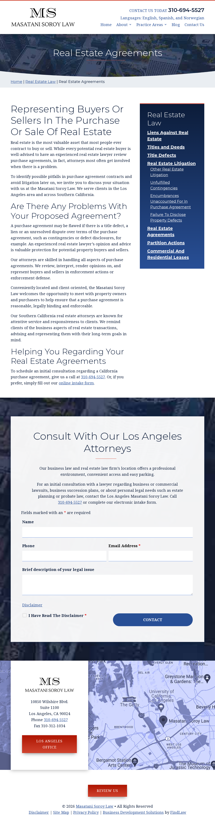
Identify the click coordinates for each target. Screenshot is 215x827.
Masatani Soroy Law (94, 806)
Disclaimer (32, 604)
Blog (176, 25)
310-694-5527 (186, 10)
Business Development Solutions (133, 812)
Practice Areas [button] (149, 25)
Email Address (124, 545)
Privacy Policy (86, 812)
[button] (211, 796)
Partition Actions (166, 242)
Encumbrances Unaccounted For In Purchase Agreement (170, 201)
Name (28, 521)
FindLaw (178, 812)
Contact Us (194, 25)
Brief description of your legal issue (58, 569)
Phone (28, 545)
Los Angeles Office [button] (49, 744)
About (122, 25)
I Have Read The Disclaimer (58, 615)
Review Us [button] (107, 790)
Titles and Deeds (166, 147)
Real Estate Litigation (171, 163)
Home (106, 25)
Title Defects (161, 155)
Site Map (61, 812)
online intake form (76, 382)
